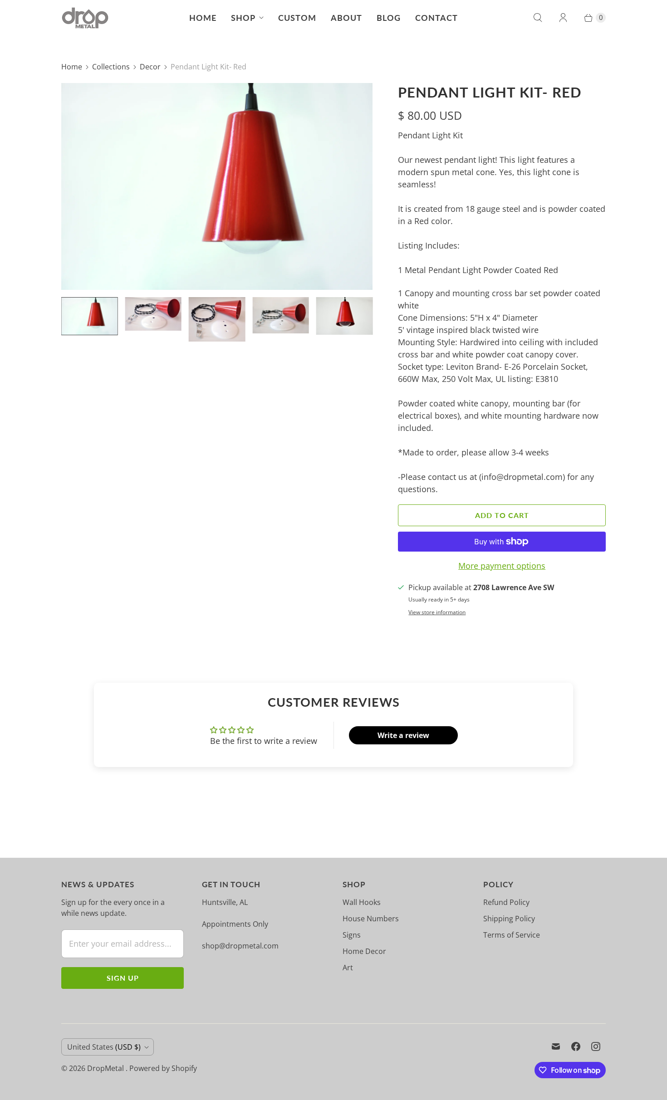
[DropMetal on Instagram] (596, 1046)
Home (202, 18)
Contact (436, 18)
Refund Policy (506, 902)
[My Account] (563, 18)
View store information (437, 612)
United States (104, 1047)
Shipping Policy (509, 919)
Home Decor (364, 951)
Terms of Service (511, 935)
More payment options (501, 565)
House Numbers (371, 919)
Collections (111, 67)
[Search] (537, 18)
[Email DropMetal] (556, 1046)
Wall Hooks (362, 902)
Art (348, 968)
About (346, 18)
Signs (352, 935)
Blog (389, 18)
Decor (150, 67)
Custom (297, 18)
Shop (243, 18)
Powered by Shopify (163, 1068)
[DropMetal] (85, 18)
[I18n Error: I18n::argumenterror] (89, 316)
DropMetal (106, 1068)
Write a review (403, 735)
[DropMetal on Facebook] (576, 1046)
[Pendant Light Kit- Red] (217, 186)
